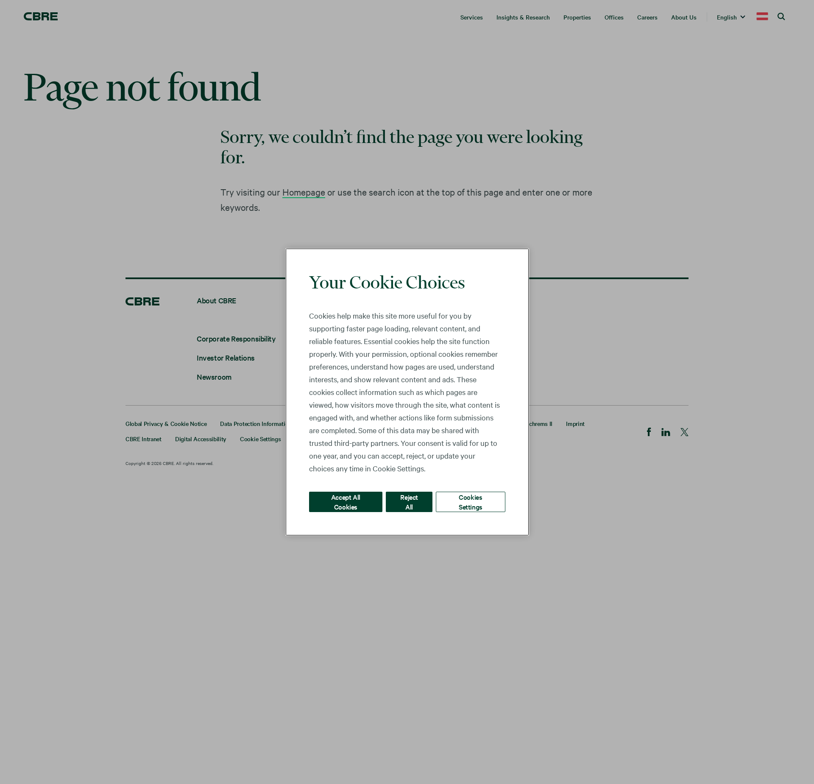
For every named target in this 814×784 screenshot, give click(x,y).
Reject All (409, 501)
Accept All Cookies (345, 501)
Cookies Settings (470, 501)
